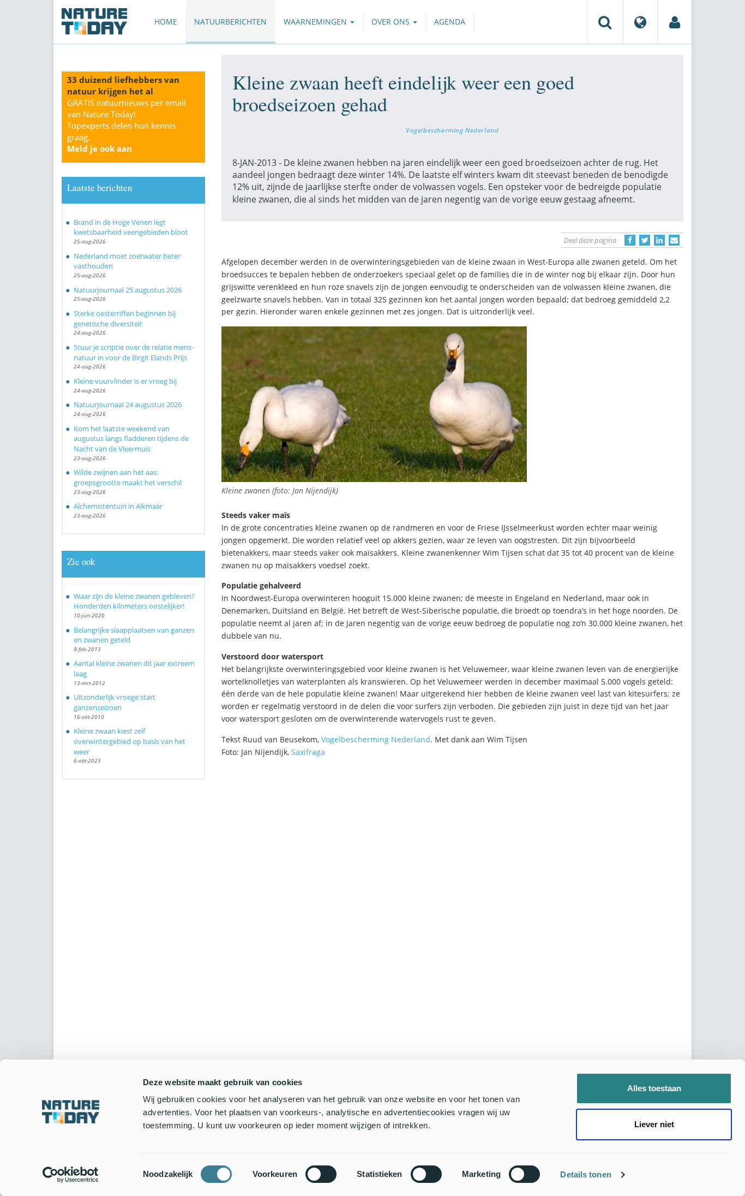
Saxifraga (308, 752)
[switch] (321, 1174)
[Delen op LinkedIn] (659, 240)
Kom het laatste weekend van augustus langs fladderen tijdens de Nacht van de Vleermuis (131, 439)
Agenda (449, 21)
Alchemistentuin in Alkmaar (118, 506)
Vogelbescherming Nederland (452, 130)
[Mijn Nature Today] (675, 22)
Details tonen (585, 1174)
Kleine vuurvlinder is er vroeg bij (125, 381)
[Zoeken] (605, 22)
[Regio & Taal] (640, 22)
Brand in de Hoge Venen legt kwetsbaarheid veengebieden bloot (131, 227)
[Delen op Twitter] (644, 240)
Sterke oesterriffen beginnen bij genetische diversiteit (125, 318)
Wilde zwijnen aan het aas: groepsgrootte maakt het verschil (128, 477)
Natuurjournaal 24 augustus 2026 (128, 404)
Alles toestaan (654, 1088)
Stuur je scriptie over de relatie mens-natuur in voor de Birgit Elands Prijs (134, 352)
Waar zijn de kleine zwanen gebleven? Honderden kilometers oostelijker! (134, 601)
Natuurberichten (230, 21)
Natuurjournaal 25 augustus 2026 (128, 290)
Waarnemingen (316, 21)
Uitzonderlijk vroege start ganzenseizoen (114, 702)
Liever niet (654, 1124)
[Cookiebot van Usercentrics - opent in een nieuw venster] (70, 1175)
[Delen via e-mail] (674, 240)
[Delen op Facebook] (629, 240)
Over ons (391, 21)
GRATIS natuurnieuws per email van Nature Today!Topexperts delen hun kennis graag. (126, 125)
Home (165, 21)
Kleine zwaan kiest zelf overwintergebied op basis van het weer (129, 741)
